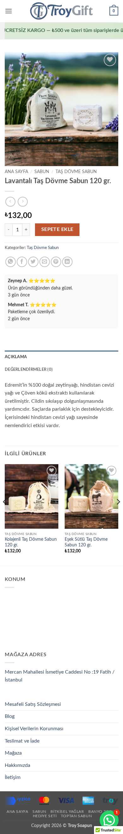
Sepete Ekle (57, 229)
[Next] (118, 514)
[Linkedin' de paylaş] (67, 262)
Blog (10, 716)
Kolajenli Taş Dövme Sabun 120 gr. (31, 542)
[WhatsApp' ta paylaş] (10, 262)
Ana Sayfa (16, 172)
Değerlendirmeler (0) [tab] (29, 369)
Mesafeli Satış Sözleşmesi (33, 704)
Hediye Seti (45, 816)
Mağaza (13, 753)
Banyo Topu (101, 811)
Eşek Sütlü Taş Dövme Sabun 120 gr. (86, 542)
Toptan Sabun (76, 816)
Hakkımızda (17, 765)
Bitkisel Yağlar (67, 811)
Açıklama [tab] (16, 357)
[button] (8, 11)
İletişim (12, 777)
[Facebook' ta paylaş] (22, 262)
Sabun (41, 172)
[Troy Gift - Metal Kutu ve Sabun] (61, 11)
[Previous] (5, 514)
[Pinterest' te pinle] (56, 262)
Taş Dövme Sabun (76, 172)
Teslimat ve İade (22, 741)
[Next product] (10, 202)
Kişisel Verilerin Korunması (34, 728)
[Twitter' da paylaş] (33, 262)
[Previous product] (22, 202)
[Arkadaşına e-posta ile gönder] (44, 262)
